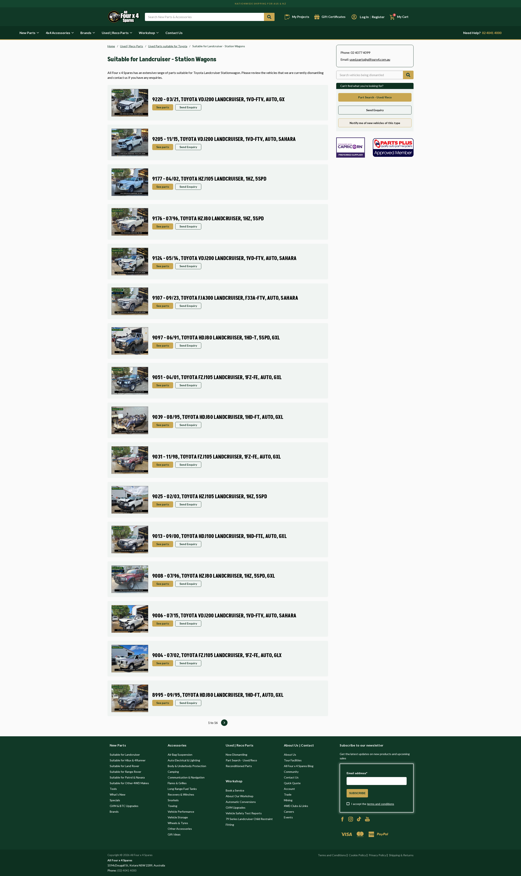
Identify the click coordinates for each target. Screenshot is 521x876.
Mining (288, 800)
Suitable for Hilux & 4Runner (128, 760)
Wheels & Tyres (178, 823)
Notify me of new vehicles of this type (375, 123)
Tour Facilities (293, 760)
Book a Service (235, 790)
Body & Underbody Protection (187, 766)
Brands (85, 33)
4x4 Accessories (58, 33)
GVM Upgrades (235, 807)
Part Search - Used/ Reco (375, 97)
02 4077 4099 (360, 52)
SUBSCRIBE (357, 793)
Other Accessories (180, 828)
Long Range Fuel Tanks (182, 788)
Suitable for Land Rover (124, 766)
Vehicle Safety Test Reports (244, 813)
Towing (172, 806)
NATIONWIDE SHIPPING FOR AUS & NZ (260, 3)
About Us (290, 754)
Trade (287, 794)
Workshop (147, 33)
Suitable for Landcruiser (125, 754)
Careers (289, 811)
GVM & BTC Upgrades (124, 806)
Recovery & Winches (181, 794)
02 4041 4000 (482, 33)
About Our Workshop (239, 796)
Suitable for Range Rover (125, 771)
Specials (115, 800)
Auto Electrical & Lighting (184, 760)
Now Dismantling (236, 754)
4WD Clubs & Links (296, 806)
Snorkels (173, 800)
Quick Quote (292, 783)
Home (111, 46)
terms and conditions (380, 804)
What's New (117, 794)
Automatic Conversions (241, 802)
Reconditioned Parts (239, 766)
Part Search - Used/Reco (241, 760)
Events (288, 817)
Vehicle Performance (181, 811)
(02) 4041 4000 (126, 870)
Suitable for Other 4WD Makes (129, 783)
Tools (113, 788)
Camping (173, 771)
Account (289, 788)
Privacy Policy (377, 855)
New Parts (27, 33)
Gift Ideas (174, 834)
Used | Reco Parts (115, 33)
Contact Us (174, 33)
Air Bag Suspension (180, 754)
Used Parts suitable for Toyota (167, 46)
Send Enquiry (188, 107)
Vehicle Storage (178, 817)
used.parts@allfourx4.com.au (370, 59)
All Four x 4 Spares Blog (298, 766)
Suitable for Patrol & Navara (127, 777)
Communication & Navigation (186, 777)
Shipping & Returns (401, 855)
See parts (162, 107)
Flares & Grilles (177, 783)
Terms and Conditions (332, 855)
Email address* (357, 773)
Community (291, 771)
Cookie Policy (357, 855)
